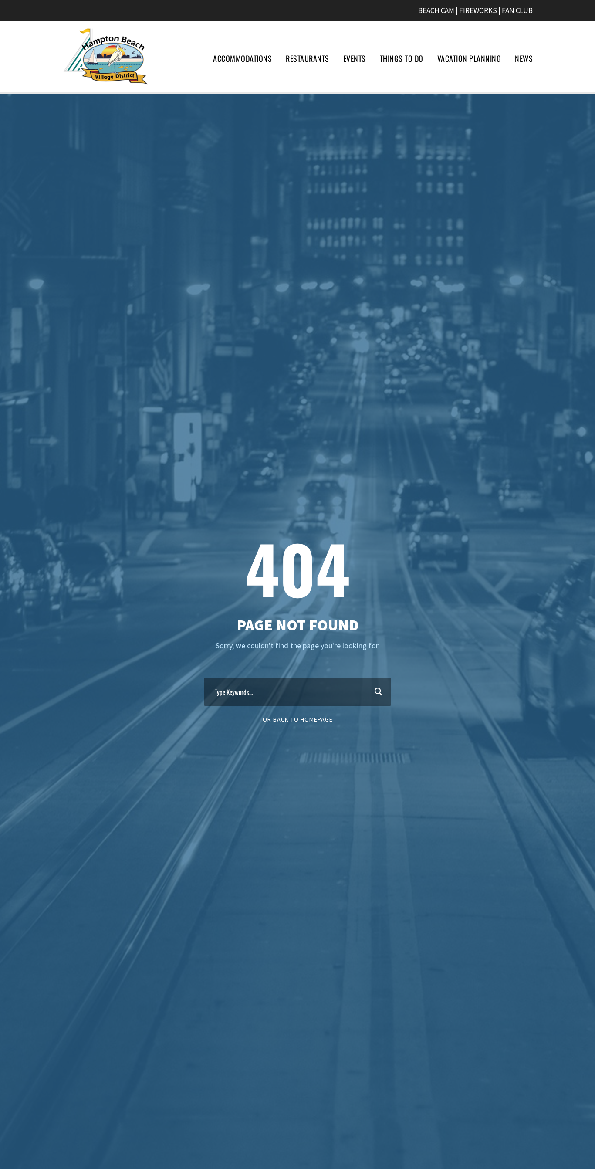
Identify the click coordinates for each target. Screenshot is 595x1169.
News (524, 58)
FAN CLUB (517, 10)
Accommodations (242, 58)
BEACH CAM (436, 10)
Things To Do (401, 58)
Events (354, 58)
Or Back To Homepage (298, 719)
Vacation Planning (469, 58)
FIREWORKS (478, 10)
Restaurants (307, 58)
